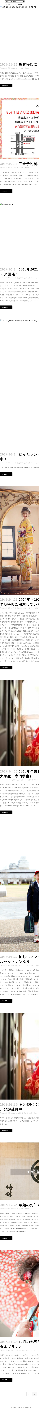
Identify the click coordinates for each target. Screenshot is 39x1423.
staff (22, 68)
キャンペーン (30, 278)
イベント (15, 278)
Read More (6, 85)
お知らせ (15, 68)
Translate (19, 4)
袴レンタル (33, 780)
